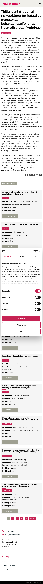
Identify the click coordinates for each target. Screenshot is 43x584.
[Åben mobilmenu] (40, 3)
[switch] (38, 297)
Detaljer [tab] (21, 256)
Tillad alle (21, 318)
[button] (27, 175)
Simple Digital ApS (37, 582)
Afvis (21, 331)
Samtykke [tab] (7, 256)
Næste (32, 518)
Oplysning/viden (9, 183)
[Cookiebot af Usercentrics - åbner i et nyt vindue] (32, 251)
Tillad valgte (21, 325)
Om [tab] (35, 256)
